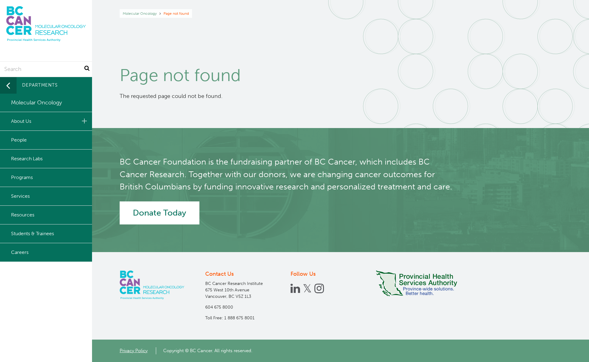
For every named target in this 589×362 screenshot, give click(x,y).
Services (20, 196)
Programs (22, 177)
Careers (20, 252)
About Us (21, 121)
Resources (22, 215)
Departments (40, 85)
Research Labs (27, 159)
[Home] (152, 285)
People (19, 140)
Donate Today (159, 213)
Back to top (569, 352)
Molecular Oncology (140, 13)
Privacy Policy (134, 350)
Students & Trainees (32, 233)
